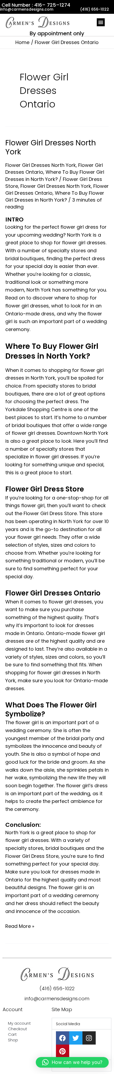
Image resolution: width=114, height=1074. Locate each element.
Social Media (68, 1024)
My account (19, 1023)
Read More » (19, 925)
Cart (12, 1034)
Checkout (17, 1029)
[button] (101, 22)
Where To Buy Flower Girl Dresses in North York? (54, 175)
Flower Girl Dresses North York (50, 147)
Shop (13, 1040)
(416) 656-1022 (57, 988)
